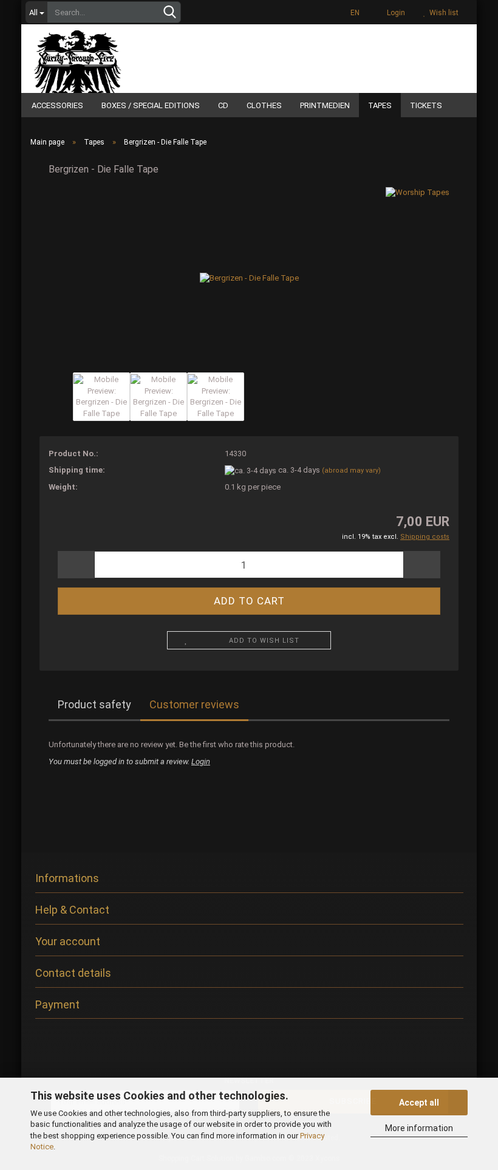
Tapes (380, 105)
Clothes (264, 105)
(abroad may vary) (351, 470)
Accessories (57, 105)
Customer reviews (194, 704)
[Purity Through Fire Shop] (109, 57)
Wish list (442, 13)
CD (223, 105)
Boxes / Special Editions (150, 105)
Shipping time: (77, 469)
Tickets (426, 105)
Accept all (419, 1102)
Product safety (94, 704)
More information (419, 1128)
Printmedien (325, 105)
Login (394, 13)
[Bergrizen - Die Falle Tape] (249, 277)
